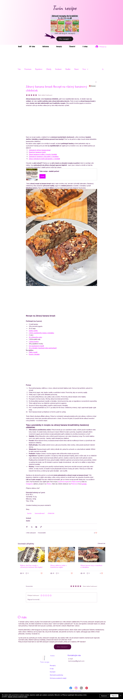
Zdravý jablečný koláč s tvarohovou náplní (58, 566)
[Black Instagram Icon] (81, 688)
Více (84, 69)
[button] (103, 69)
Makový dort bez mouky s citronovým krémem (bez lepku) (31, 566)
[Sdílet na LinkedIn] (36, 527)
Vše (19, 69)
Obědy (48, 69)
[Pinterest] (86, 688)
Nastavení (104, 696)
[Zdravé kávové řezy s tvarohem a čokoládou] (91, 554)
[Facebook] (70, 688)
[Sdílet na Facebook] (27, 527)
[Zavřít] (121, 695)
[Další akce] (96, 82)
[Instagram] (76, 688)
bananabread (39, 513)
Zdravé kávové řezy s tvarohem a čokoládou (91, 566)
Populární (38, 69)
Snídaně (58, 69)
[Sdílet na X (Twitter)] (31, 527)
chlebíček (51, 513)
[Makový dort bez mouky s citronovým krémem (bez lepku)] (31, 554)
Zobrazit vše (101, 543)
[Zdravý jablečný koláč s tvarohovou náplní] (61, 554)
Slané (76, 69)
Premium (28, 69)
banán (29, 513)
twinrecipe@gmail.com (76, 661)
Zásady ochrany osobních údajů (17, 697)
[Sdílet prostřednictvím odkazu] (41, 527)
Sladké (67, 69)
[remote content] (61, 122)
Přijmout (114, 696)
